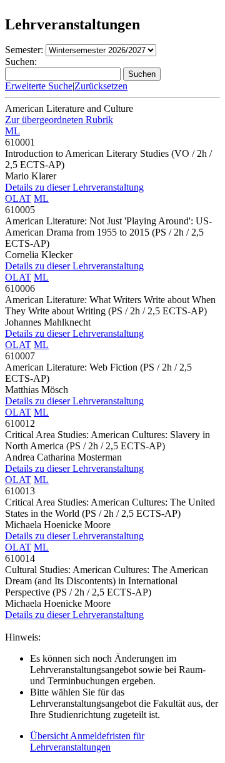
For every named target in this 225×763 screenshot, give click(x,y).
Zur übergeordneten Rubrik (59, 119)
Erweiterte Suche (38, 86)
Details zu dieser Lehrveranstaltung (74, 187)
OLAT (18, 198)
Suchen (142, 74)
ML (12, 131)
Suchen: (21, 61)
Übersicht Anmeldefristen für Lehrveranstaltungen (87, 741)
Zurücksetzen (101, 86)
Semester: (24, 49)
